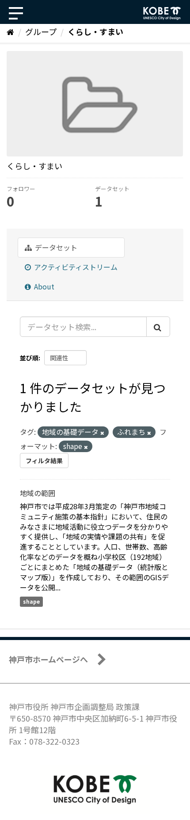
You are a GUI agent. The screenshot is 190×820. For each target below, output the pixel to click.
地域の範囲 (37, 493)
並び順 (29, 357)
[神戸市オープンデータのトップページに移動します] (162, 13)
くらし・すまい (95, 31)
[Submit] (158, 326)
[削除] (102, 432)
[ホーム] (10, 31)
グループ (41, 31)
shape (31, 601)
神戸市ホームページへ (48, 659)
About (43, 286)
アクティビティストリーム (75, 267)
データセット (55, 247)
